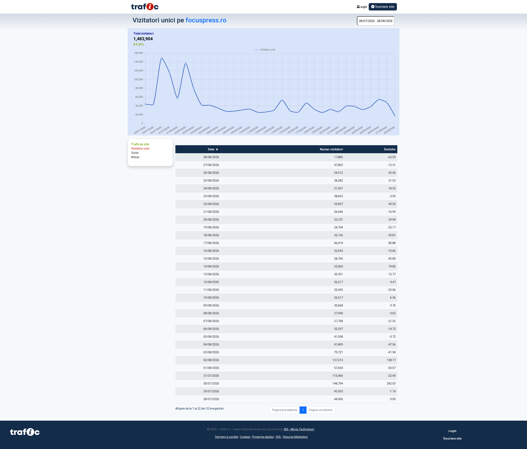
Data (211, 149)
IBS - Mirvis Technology (299, 429)
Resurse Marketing (295, 437)
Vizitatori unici (140, 148)
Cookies (245, 437)
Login (363, 6)
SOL (278, 437)
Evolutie (390, 149)
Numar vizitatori (331, 149)
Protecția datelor (263, 437)
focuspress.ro (206, 20)
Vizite (135, 152)
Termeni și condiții (226, 437)
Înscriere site (452, 438)
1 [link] (303, 410)
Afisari (135, 157)
